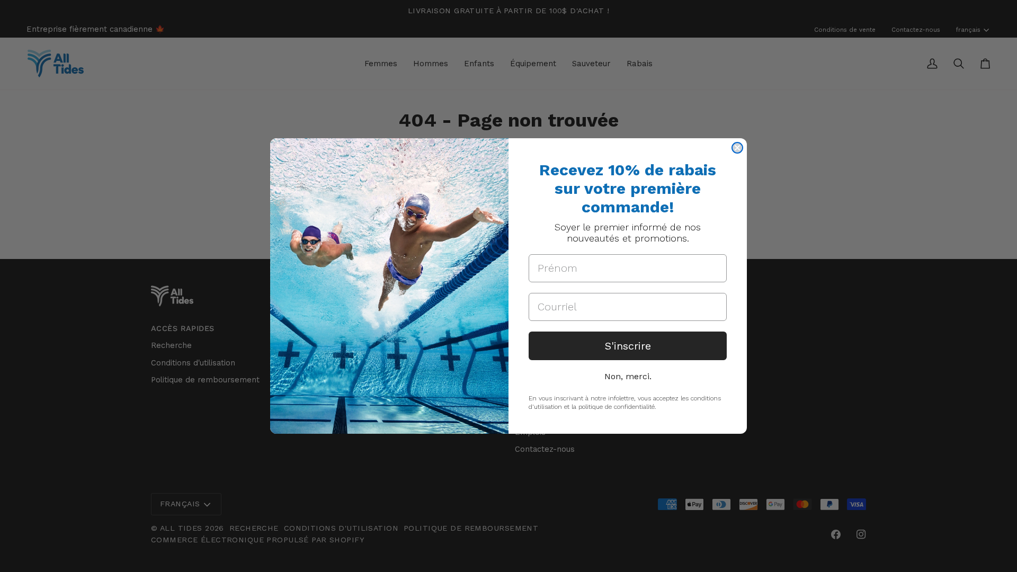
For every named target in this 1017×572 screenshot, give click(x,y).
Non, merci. (628, 376)
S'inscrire (628, 345)
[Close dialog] (737, 147)
